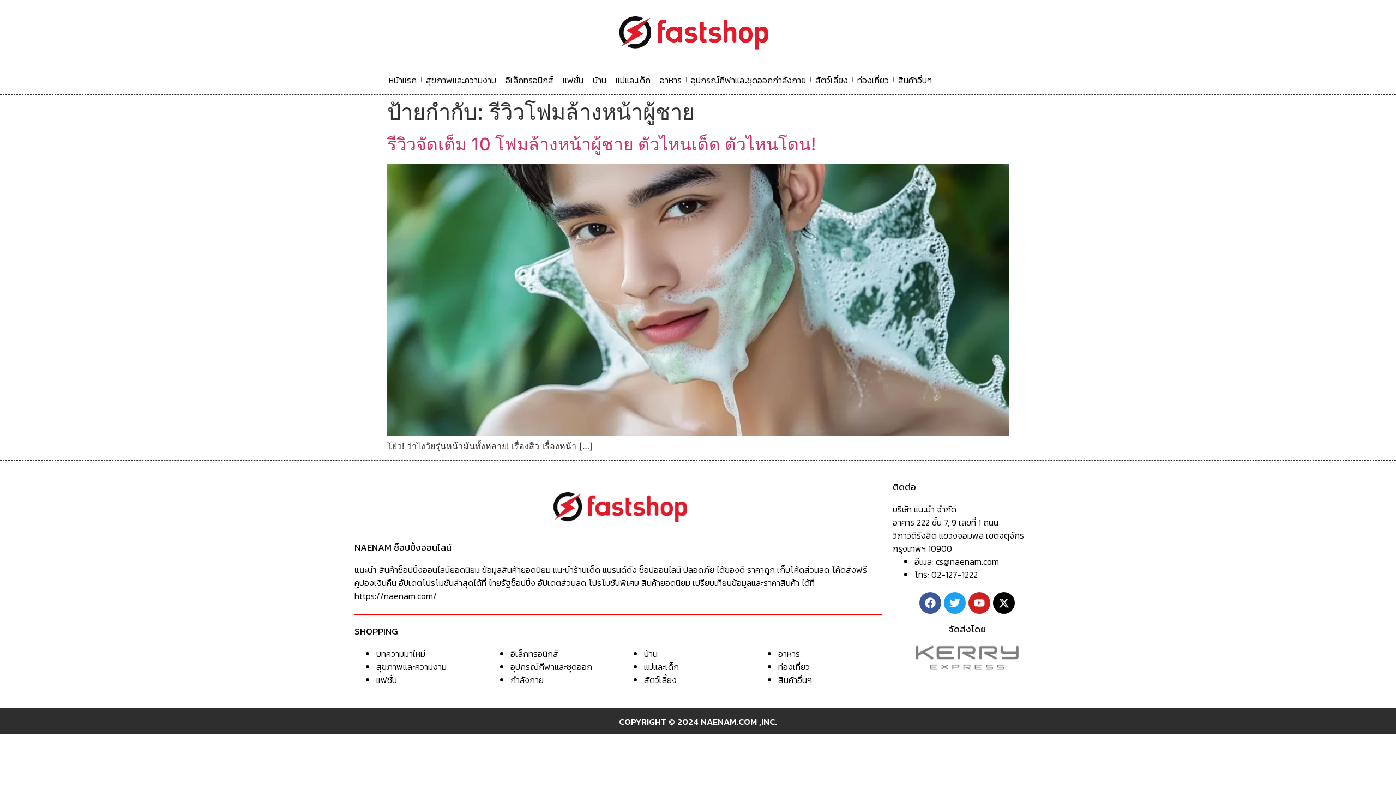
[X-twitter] (1004, 603)
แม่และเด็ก (633, 80)
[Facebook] (930, 603)
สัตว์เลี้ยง (831, 80)
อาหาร (671, 80)
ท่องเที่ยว (873, 80)
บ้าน (599, 80)
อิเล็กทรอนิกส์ (529, 80)
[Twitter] (955, 603)
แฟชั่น (573, 80)
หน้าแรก (403, 80)
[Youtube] (979, 603)
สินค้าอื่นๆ (915, 80)
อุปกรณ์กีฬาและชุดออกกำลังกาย (748, 80)
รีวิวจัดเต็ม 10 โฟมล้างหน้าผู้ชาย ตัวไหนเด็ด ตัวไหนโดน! (601, 144)
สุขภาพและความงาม (461, 80)
